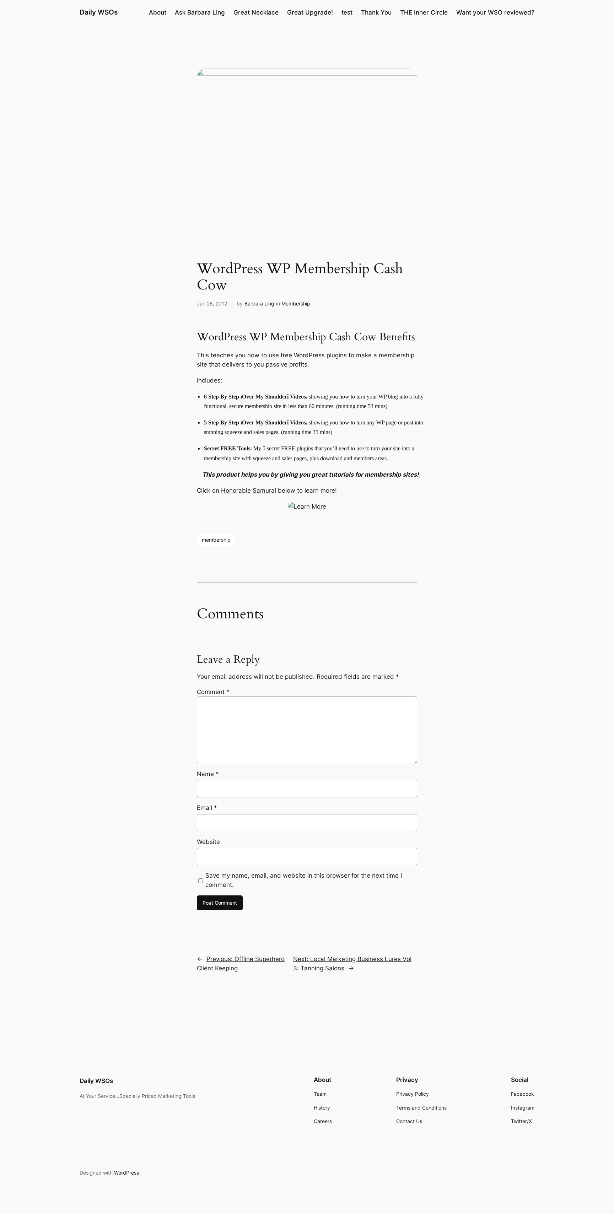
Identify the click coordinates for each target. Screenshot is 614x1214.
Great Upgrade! (310, 12)
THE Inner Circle (424, 12)
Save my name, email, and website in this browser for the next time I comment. (303, 880)
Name (208, 773)
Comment (213, 691)
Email (207, 807)
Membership (295, 303)
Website (208, 841)
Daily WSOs (99, 12)
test (346, 12)
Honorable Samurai (248, 490)
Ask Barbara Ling (200, 12)
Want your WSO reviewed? (495, 12)
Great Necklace (256, 12)
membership (216, 540)
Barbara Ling (259, 303)
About (157, 12)
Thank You (376, 12)
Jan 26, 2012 (212, 303)
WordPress (126, 1173)
